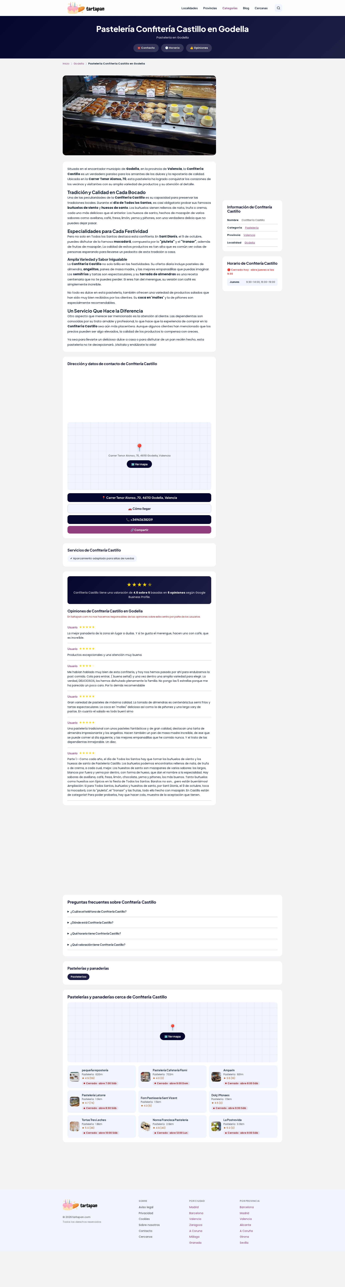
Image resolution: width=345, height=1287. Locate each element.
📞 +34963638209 (139, 519)
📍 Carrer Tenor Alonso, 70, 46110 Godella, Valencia (139, 497)
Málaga (194, 1237)
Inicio (66, 63)
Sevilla (244, 1243)
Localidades (189, 8)
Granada (195, 1243)
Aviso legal (146, 1207)
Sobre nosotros (149, 1225)
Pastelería (252, 228)
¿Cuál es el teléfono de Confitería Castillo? (98, 911)
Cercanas (261, 8)
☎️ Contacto (146, 48)
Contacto (145, 1231)
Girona (244, 1237)
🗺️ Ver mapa (139, 464)
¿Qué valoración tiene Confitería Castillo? (97, 944)
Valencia (249, 235)
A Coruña (246, 1231)
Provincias (210, 8)
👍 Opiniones (199, 48)
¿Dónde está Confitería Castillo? (91, 922)
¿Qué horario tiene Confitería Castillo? (95, 933)
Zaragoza (195, 1225)
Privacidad (146, 1213)
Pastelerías (78, 977)
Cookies (144, 1219)
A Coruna (195, 1231)
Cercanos (145, 1237)
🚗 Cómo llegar (139, 508)
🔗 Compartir (139, 530)
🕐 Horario (172, 48)
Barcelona (196, 1213)
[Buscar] (278, 8)
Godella (79, 63)
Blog (246, 8)
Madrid (194, 1207)
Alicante (245, 1225)
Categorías (229, 8)
